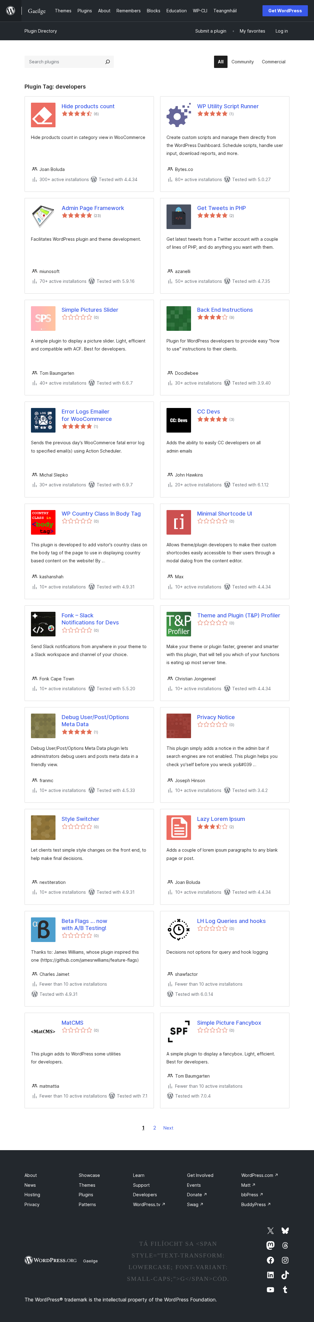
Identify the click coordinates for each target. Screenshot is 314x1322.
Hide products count (88, 106)
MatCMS (72, 1022)
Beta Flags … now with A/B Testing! (84, 924)
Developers (145, 1194)
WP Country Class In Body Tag (101, 513)
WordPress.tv (149, 1204)
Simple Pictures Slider (90, 310)
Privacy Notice (216, 717)
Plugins (86, 1194)
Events (194, 1185)
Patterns (87, 1204)
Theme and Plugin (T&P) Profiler (238, 615)
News (30, 1185)
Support (141, 1185)
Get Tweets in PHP (221, 208)
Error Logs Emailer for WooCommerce (87, 415)
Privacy (32, 1204)
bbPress (252, 1194)
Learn (138, 1175)
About (31, 1175)
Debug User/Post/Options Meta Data (95, 720)
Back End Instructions (225, 310)
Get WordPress (285, 10)
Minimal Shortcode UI (224, 513)
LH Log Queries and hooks (231, 921)
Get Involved (200, 1175)
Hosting (32, 1194)
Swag (195, 1204)
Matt (248, 1185)
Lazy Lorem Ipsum (221, 819)
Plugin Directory (41, 31)
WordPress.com (259, 1175)
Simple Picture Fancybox (229, 1022)
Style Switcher (80, 819)
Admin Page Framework (93, 208)
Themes (87, 1185)
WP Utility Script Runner (228, 106)
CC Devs (208, 411)
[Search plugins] (107, 62)
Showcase (89, 1175)
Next (168, 1127)
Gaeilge (90, 1260)
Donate (197, 1194)
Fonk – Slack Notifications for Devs (90, 619)
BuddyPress (256, 1204)
